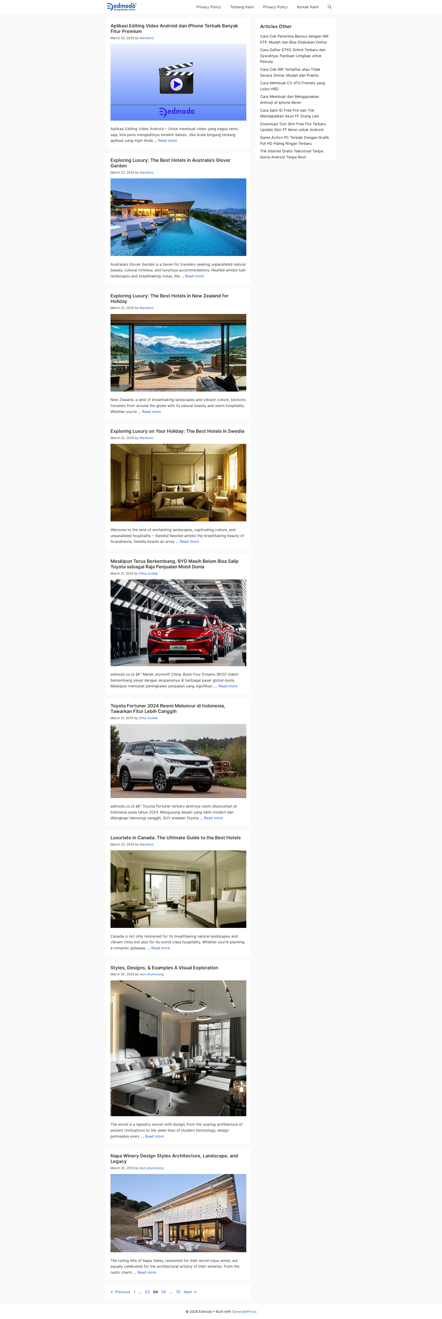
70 (178, 1292)
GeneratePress (244, 1311)
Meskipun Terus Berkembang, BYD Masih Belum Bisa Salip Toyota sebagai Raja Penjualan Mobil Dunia (174, 563)
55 (164, 1292)
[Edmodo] (121, 7)
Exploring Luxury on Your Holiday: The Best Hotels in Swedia (177, 431)
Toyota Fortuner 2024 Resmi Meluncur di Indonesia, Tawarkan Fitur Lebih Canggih (167, 708)
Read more (167, 140)
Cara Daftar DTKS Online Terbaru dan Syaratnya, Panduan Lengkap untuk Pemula (293, 55)
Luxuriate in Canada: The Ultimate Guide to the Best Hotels (175, 837)
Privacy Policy (208, 7)
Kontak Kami (308, 7)
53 (148, 1292)
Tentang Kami (242, 7)
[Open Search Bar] (329, 7)
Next (190, 1292)
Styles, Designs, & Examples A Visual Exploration (164, 967)
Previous (120, 1292)
